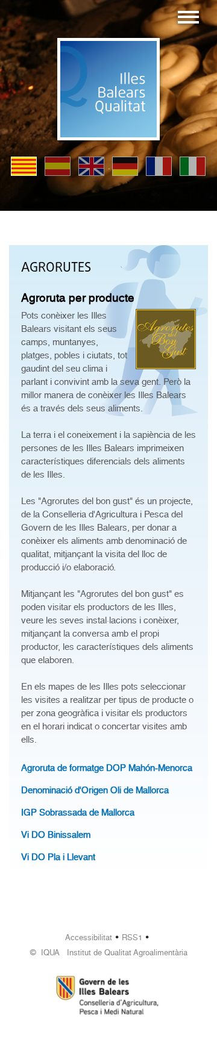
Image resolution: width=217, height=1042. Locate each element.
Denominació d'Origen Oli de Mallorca (95, 790)
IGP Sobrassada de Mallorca (77, 812)
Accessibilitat (88, 937)
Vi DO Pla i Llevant (58, 857)
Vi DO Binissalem (55, 834)
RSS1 (132, 937)
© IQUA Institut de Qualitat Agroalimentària (108, 952)
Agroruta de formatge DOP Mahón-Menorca (106, 768)
